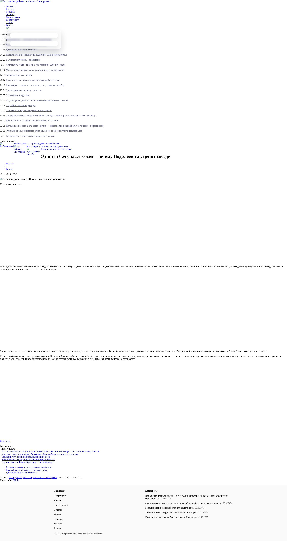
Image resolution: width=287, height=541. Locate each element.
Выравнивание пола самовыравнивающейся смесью (32, 80)
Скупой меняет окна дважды (20, 105)
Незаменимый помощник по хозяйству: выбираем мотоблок (36, 54)
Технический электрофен (19, 75)
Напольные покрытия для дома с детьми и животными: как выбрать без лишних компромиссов (55, 125)
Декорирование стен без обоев (21, 49)
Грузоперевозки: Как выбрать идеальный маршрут (27, 462)
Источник (5, 441)
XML (16, 480)
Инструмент (12, 20)
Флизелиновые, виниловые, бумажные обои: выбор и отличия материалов (44, 131)
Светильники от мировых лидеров (23, 90)
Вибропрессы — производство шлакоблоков (36, 143)
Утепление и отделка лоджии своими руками (29, 110)
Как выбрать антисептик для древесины (47, 146)
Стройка (10, 11)
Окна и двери (13, 17)
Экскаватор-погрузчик (17, 95)
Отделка (10, 6)
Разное (9, 25)
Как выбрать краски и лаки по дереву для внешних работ (35, 85)
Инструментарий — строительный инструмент (33, 477)
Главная (10, 163)
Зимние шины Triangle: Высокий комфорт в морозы (28, 459)
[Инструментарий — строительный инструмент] (25, 1)
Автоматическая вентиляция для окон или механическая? (35, 65)
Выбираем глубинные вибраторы (23, 60)
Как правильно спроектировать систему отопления (32, 120)
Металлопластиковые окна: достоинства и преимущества (35, 70)
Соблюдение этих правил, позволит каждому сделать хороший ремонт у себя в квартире (51, 115)
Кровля (9, 9)
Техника (10, 14)
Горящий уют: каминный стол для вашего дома (30, 136)
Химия (9, 22)
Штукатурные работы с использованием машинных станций (37, 100)
